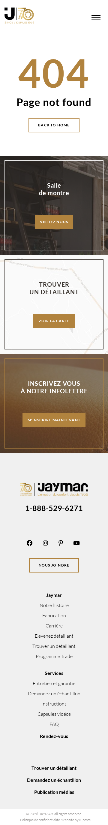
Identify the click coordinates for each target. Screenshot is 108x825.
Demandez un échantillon (54, 694)
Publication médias (54, 792)
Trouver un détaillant (54, 646)
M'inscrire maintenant (54, 420)
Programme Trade (54, 656)
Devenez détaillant (54, 636)
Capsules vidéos (54, 714)
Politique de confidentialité (40, 819)
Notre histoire (54, 605)
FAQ (54, 724)
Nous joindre (54, 565)
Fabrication (54, 615)
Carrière (54, 626)
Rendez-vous (54, 736)
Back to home (54, 125)
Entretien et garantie (54, 683)
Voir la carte (54, 321)
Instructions (54, 704)
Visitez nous (54, 221)
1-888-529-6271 (54, 507)
